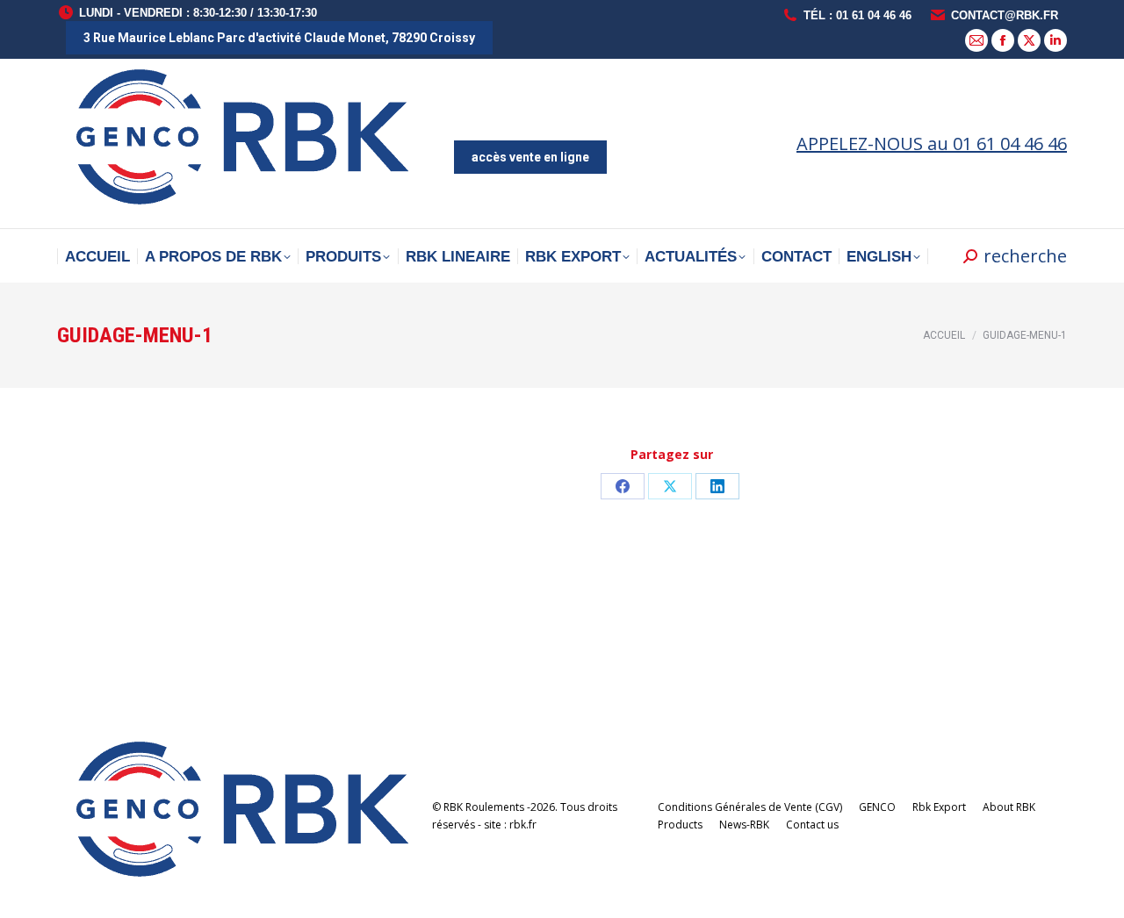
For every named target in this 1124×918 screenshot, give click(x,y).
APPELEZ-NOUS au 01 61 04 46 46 (931, 143)
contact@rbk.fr (1004, 15)
